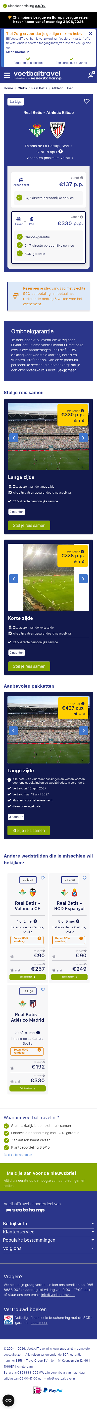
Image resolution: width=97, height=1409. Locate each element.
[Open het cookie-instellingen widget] (8, 1398)
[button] (7, 75)
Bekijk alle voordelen (18, 1155)
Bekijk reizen (26, 977)
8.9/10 (40, 6)
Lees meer (39, 1322)
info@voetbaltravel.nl (58, 1295)
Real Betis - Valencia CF (27, 906)
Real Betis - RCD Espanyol (69, 906)
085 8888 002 (27, 1372)
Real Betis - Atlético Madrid (27, 1017)
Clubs (22, 88)
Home (8, 88)
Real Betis (39, 88)
